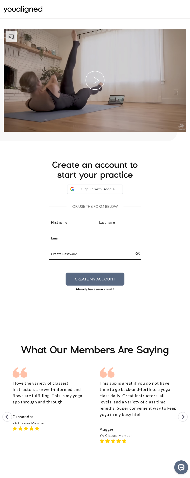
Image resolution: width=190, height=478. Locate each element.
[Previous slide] (7, 417)
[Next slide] (183, 417)
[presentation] (95, 238)
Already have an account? (95, 289)
